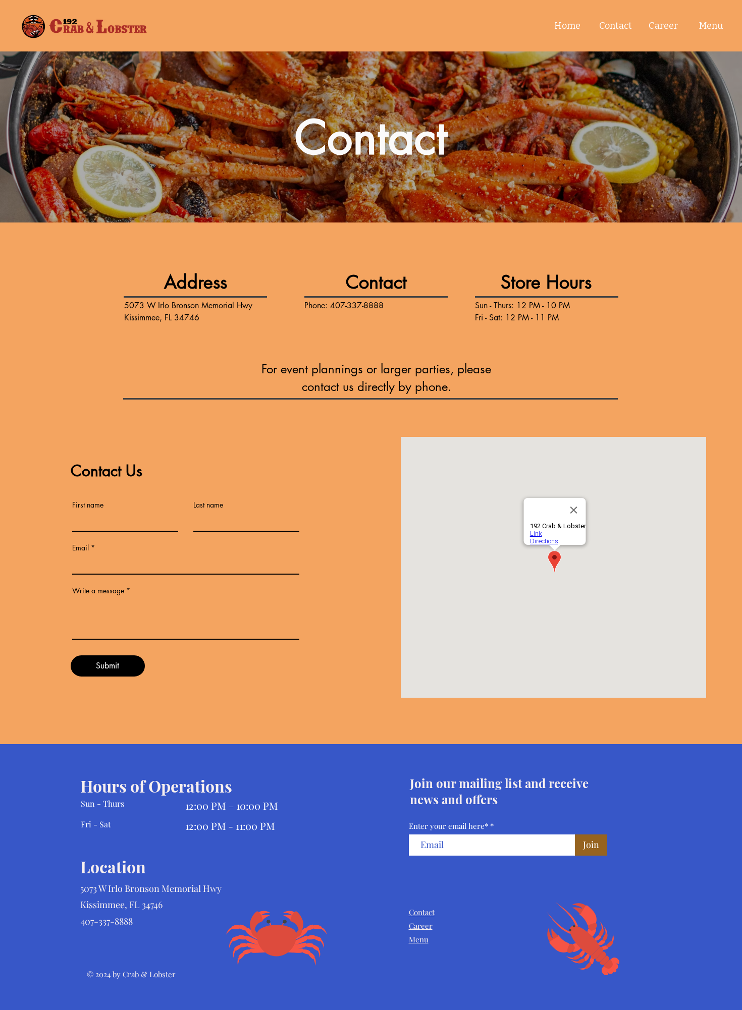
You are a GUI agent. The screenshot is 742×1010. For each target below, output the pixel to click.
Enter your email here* (448, 826)
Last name (208, 505)
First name (87, 505)
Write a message (98, 590)
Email (80, 547)
